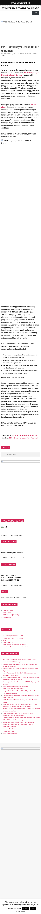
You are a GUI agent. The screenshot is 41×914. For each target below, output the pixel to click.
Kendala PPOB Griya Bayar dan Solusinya (15, 686)
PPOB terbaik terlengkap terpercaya (24, 435)
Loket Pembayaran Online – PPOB (13, 636)
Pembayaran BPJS (8, 731)
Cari (35, 12)
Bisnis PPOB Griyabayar (10, 733)
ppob (4, 640)
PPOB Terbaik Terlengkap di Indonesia (14, 644)
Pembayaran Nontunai (9, 726)
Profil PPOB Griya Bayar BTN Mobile (13, 688)
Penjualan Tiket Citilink (9, 729)
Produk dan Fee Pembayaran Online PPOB (15, 647)
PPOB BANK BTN (8, 642)
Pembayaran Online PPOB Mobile (13, 638)
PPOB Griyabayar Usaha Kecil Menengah (23, 438)
